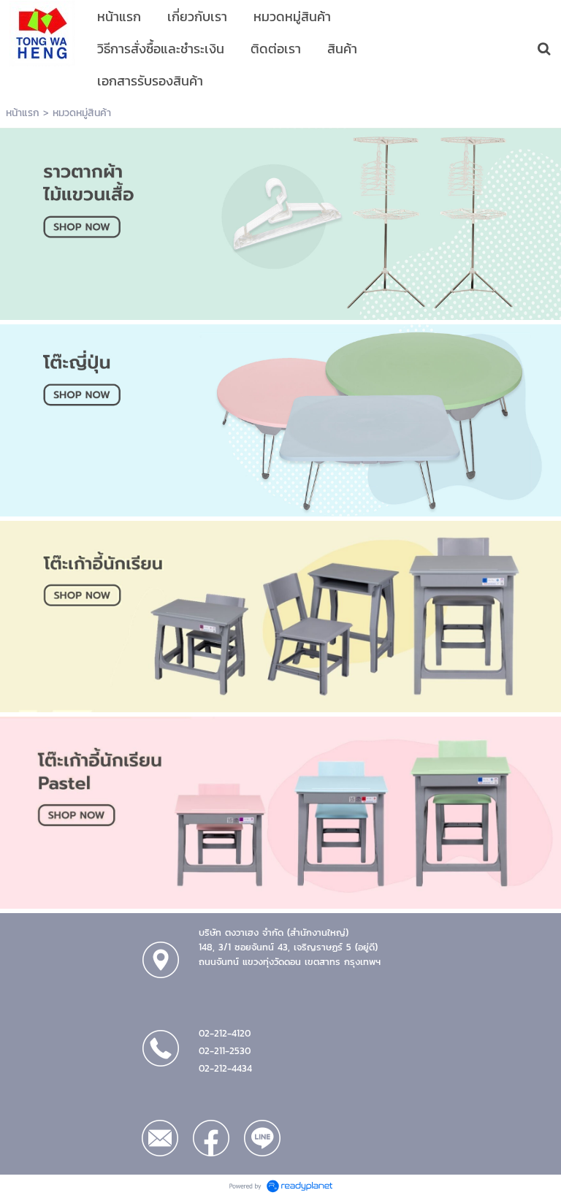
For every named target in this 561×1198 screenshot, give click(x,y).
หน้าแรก (22, 113)
